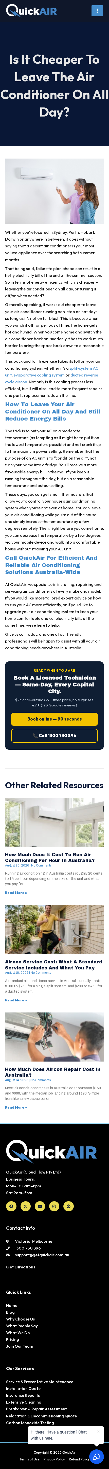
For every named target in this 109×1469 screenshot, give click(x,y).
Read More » (16, 892)
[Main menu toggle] (97, 11)
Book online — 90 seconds (54, 719)
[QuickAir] (31, 10)
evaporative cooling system (39, 375)
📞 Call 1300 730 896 (54, 735)
